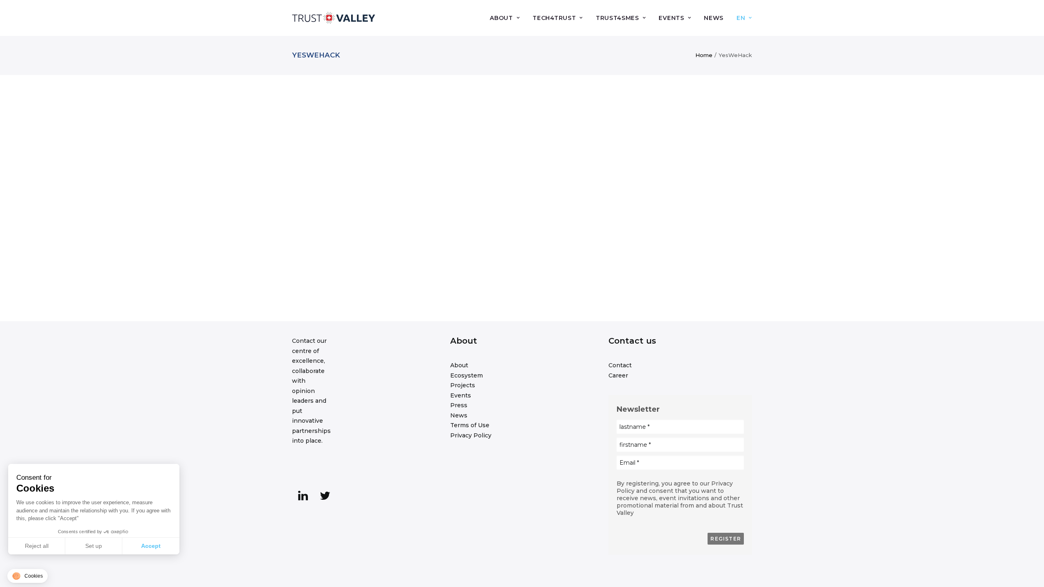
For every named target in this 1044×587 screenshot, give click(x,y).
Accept (151, 546)
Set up (93, 546)
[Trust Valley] (333, 18)
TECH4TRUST (554, 18)
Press (458, 405)
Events (460, 395)
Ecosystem (466, 375)
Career (618, 375)
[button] (303, 498)
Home (703, 55)
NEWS (713, 18)
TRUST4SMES (617, 18)
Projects (462, 385)
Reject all (37, 546)
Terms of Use (469, 425)
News (458, 415)
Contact (620, 365)
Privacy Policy (470, 435)
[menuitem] (507, 18)
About (459, 365)
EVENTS (671, 18)
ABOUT (501, 18)
